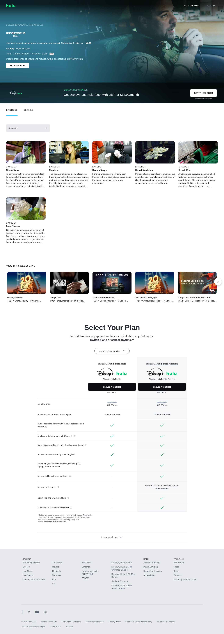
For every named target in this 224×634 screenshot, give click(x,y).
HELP (146, 559)
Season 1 (13, 128)
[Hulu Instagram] (45, 612)
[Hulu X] (31, 612)
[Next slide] (218, 281)
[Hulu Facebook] (24, 612)
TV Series (35, 54)
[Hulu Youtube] (39, 612)
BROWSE (27, 559)
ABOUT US (179, 559)
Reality (24, 54)
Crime (17, 54)
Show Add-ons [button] (109, 537)
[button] (12, 109)
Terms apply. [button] (87, 515)
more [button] (88, 43)
